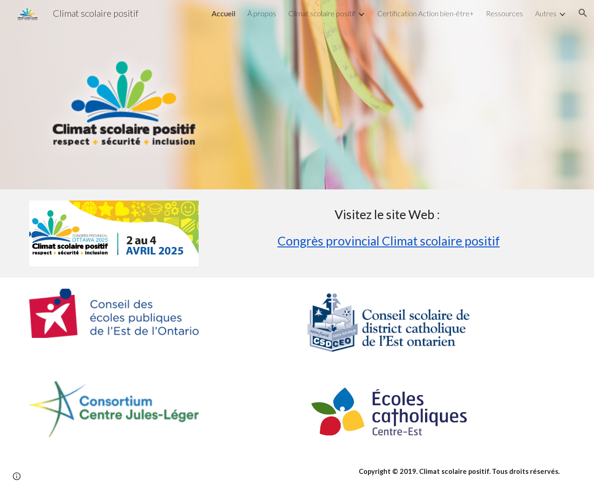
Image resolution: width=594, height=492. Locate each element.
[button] (583, 13)
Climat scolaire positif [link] (321, 13)
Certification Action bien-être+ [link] (425, 13)
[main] (388, 232)
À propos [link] (261, 13)
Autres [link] (545, 13)
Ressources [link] (504, 13)
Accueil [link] (223, 13)
